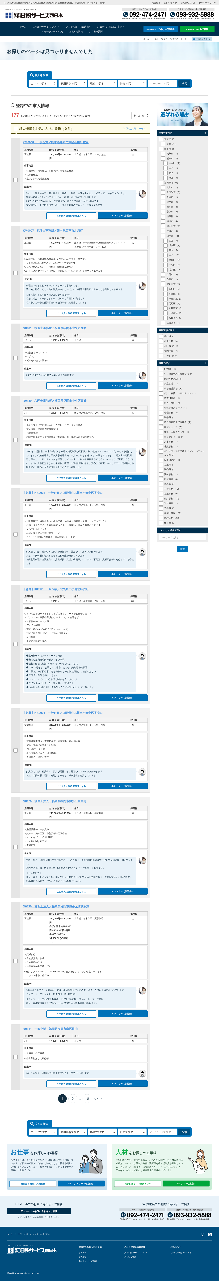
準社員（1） (170, 336)
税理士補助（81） (173, 513)
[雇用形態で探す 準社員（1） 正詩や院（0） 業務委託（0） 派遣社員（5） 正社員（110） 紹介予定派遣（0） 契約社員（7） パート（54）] (73, 83)
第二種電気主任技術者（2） (178, 422)
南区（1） (174, 167)
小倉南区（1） (176, 313)
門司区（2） (175, 303)
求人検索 (82, 1256)
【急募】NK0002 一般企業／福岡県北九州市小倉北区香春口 (63, 493)
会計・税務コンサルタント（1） (180, 393)
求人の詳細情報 (71, 215)
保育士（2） (170, 522)
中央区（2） (175, 163)
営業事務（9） (171, 493)
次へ (97, 1098)
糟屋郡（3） (173, 216)
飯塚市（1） (173, 197)
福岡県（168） (171, 182)
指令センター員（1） (175, 436)
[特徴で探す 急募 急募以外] (132, 83)
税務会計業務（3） (173, 388)
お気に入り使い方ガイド (181, 1252)
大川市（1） (173, 187)
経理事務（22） (172, 517)
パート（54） (171, 355)
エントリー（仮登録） (122, 215)
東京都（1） (170, 138)
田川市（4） (173, 206)
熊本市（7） (173, 158)
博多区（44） (176, 269)
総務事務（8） (171, 479)
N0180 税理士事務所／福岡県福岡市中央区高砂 (54, 400)
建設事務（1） (171, 446)
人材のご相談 (187, 1183)
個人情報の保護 (188, 2)
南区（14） (174, 254)
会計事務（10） (172, 498)
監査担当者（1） (172, 398)
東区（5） (174, 250)
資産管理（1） (171, 383)
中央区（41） (176, 264)
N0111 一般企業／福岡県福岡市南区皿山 (50, 1029)
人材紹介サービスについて (137, 1183)
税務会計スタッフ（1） (176, 407)
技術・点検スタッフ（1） (177, 431)
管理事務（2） (171, 412)
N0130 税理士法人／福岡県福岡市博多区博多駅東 (56, 906)
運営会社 (156, 2)
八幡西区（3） (176, 308)
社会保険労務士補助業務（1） (179, 373)
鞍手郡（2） (173, 201)
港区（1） (172, 143)
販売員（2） (170, 469)
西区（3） (174, 240)
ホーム (146, 39)
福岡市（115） (174, 235)
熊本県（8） (170, 148)
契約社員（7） (171, 350)
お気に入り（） (203, 39)
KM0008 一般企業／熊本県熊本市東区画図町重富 (56, 142)
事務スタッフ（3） (173, 427)
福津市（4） (173, 221)
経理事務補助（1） (173, 378)
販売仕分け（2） (172, 402)
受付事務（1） (171, 474)
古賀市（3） (173, 230)
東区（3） (174, 177)
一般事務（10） (172, 488)
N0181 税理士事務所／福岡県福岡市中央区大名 (54, 328)
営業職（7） (170, 464)
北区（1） (174, 172)
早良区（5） (175, 259)
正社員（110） (171, 345)
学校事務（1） (171, 503)
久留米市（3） (174, 192)
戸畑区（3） (175, 293)
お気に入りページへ (135, 128)
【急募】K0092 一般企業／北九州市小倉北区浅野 (56, 589)
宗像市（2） (173, 211)
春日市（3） (173, 274)
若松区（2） (175, 288)
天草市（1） (173, 153)
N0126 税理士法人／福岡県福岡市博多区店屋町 (54, 801)
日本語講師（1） (172, 459)
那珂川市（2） (174, 226)
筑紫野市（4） (174, 322)
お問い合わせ (170, 2)
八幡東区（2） (176, 317)
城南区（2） (175, 245)
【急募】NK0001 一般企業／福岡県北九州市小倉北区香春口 (63, 713)
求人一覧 (82, 1252)
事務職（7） (170, 483)
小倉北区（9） (176, 298)
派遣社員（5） (171, 340)
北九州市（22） (175, 284)
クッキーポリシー (207, 2)
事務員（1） (170, 508)
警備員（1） (170, 417)
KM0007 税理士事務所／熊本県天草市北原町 (53, 230)
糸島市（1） (173, 279)
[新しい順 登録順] (140, 115)
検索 (184, 83)
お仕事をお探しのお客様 (33, 1183)
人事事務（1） (171, 441)
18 (87, 1098)
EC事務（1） (170, 369)
